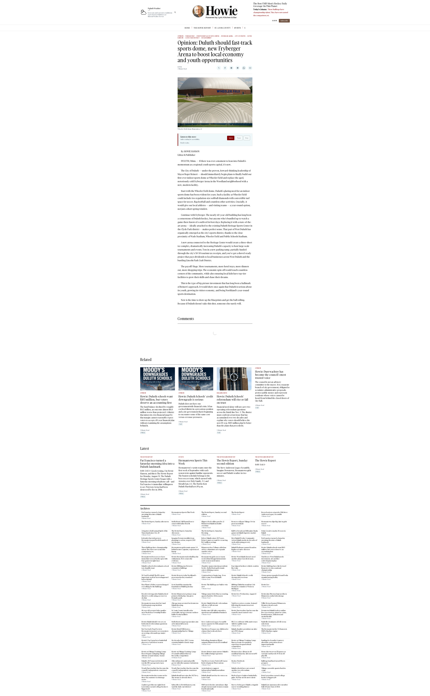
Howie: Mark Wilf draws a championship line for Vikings (182, 630)
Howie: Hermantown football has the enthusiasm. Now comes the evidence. (185, 559)
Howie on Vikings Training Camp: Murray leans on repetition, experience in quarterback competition (243, 643)
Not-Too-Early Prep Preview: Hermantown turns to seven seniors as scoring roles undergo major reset (155, 632)
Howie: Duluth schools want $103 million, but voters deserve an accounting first (156, 399)
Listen (231, 138)
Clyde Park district (192, 38)
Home (187, 28)
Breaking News (222, 393)
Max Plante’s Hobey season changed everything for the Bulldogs (155, 586)
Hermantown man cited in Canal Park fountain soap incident (154, 604)
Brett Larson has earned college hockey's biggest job (273, 677)
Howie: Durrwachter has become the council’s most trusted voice (270, 375)
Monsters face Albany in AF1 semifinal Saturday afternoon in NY (244, 653)
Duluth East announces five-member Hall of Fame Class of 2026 (274, 686)
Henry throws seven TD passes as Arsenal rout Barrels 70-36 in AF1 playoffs (273, 654)
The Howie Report (202, 28)
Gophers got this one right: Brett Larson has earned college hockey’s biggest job (155, 687)
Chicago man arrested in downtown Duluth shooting (185, 604)
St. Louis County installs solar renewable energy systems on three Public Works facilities (185, 612)
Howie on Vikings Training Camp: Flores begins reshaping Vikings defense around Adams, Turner (154, 654)
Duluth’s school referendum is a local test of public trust (155, 567)
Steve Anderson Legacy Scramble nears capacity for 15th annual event (214, 623)
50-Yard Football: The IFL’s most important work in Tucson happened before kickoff (155, 577)
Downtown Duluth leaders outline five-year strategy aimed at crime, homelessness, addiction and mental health (274, 613)
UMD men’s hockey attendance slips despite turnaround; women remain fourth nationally (214, 687)
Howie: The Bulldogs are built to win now (214, 586)
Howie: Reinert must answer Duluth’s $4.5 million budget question (214, 653)
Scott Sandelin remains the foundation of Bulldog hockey (182, 586)
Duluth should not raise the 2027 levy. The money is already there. (185, 677)
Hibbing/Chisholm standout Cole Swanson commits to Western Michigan (243, 587)
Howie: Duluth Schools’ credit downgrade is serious (195, 398)
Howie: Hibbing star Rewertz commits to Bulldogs (182, 567)
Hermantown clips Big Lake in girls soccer (274, 523)
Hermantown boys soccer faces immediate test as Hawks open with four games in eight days (154, 559)
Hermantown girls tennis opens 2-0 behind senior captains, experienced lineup (185, 549)
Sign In (274, 21)
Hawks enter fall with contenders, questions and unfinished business (214, 611)
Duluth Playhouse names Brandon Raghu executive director (243, 548)
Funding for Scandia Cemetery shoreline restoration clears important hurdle (272, 642)
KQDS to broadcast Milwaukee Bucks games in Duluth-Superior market (244, 532)
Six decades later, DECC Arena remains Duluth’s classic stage (183, 641)
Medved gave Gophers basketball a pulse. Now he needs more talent (244, 677)
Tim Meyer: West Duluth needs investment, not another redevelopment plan (272, 559)
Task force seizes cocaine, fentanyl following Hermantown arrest (244, 604)
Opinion (180, 36)
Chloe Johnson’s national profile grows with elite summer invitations (185, 662)
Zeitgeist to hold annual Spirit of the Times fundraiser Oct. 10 (155, 532)
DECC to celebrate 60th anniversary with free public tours (244, 623)
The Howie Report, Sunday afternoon (155, 522)
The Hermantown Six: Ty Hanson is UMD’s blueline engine (274, 630)
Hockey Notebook (237, 661)
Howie (180, 67)
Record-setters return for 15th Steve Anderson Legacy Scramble (274, 513)
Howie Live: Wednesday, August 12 (243, 594)
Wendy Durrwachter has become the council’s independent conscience (155, 669)
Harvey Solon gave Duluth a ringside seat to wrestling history (244, 686)
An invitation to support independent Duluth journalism (212, 669)
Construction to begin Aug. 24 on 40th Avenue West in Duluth (213, 576)
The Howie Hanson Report (226, 457)
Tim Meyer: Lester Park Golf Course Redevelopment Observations (214, 662)
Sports (237, 28)
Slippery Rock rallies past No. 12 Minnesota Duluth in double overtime (212, 524)
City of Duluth (240, 36)
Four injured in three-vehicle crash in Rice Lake (245, 567)
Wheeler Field (190, 36)
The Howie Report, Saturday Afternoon (182, 532)
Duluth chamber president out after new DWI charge (244, 630)
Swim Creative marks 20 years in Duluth (273, 532)
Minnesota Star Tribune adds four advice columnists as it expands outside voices (213, 549)
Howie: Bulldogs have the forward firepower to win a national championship (273, 568)
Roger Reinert (207, 38)
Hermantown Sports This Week (192, 462)
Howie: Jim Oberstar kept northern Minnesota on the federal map (274, 595)
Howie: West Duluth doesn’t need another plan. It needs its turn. (243, 558)
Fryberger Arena (227, 36)
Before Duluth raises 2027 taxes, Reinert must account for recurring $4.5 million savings (214, 540)
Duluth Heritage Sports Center (208, 36)
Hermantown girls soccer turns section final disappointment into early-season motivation (213, 559)
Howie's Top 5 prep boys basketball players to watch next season (154, 641)
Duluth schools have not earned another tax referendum (243, 669)
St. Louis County (223, 28)
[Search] (175, 12)
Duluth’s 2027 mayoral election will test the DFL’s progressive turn (154, 662)
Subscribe (284, 21)
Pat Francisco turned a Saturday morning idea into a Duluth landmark (157, 463)
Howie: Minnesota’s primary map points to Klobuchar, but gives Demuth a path (184, 596)
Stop (246, 138)
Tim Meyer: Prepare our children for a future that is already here (214, 630)
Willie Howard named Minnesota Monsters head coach (273, 604)
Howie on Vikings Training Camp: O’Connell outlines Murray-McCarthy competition (184, 654)
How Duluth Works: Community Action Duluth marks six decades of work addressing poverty (244, 540)
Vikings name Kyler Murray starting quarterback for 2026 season (214, 595)
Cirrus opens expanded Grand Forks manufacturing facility (274, 576)
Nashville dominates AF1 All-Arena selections (273, 623)
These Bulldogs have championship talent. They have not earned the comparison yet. (270, 12)
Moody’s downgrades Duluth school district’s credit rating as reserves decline (155, 596)
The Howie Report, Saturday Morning (211, 532)
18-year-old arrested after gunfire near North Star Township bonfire (154, 611)
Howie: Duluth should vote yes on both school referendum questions (154, 623)
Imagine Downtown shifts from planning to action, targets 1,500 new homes (183, 540)
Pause (239, 138)
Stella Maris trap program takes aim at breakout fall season (185, 623)
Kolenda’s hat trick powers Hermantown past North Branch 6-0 (155, 539)
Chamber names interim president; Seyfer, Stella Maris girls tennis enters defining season (214, 568)
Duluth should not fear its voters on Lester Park (214, 677)
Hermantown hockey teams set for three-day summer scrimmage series (154, 678)
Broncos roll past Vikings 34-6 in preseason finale (243, 523)
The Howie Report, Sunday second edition (232, 462)
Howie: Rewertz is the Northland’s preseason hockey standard (184, 576)
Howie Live (265, 585)
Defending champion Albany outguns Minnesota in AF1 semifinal (214, 641)
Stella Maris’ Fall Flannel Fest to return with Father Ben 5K (183, 523)
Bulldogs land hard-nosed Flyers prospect (273, 662)
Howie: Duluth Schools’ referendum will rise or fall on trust (232, 399)
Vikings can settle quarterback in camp (273, 669)
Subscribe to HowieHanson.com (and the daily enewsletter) (183, 686)
